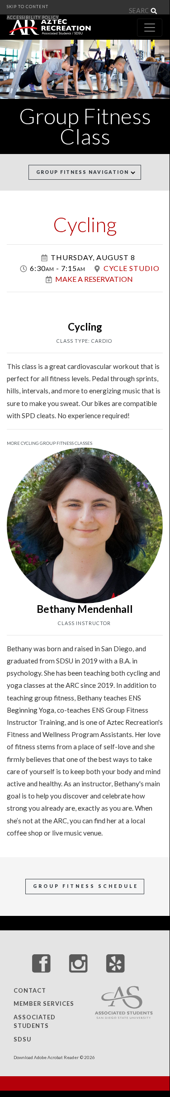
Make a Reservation (94, 279)
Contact (30, 990)
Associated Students (35, 1021)
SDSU (22, 1039)
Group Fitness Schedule (85, 886)
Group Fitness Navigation (83, 172)
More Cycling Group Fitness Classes (49, 443)
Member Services (44, 1003)
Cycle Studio (132, 268)
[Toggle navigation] (149, 28)
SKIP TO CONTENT (27, 6)
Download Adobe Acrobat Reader (46, 1057)
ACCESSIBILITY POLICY (33, 17)
